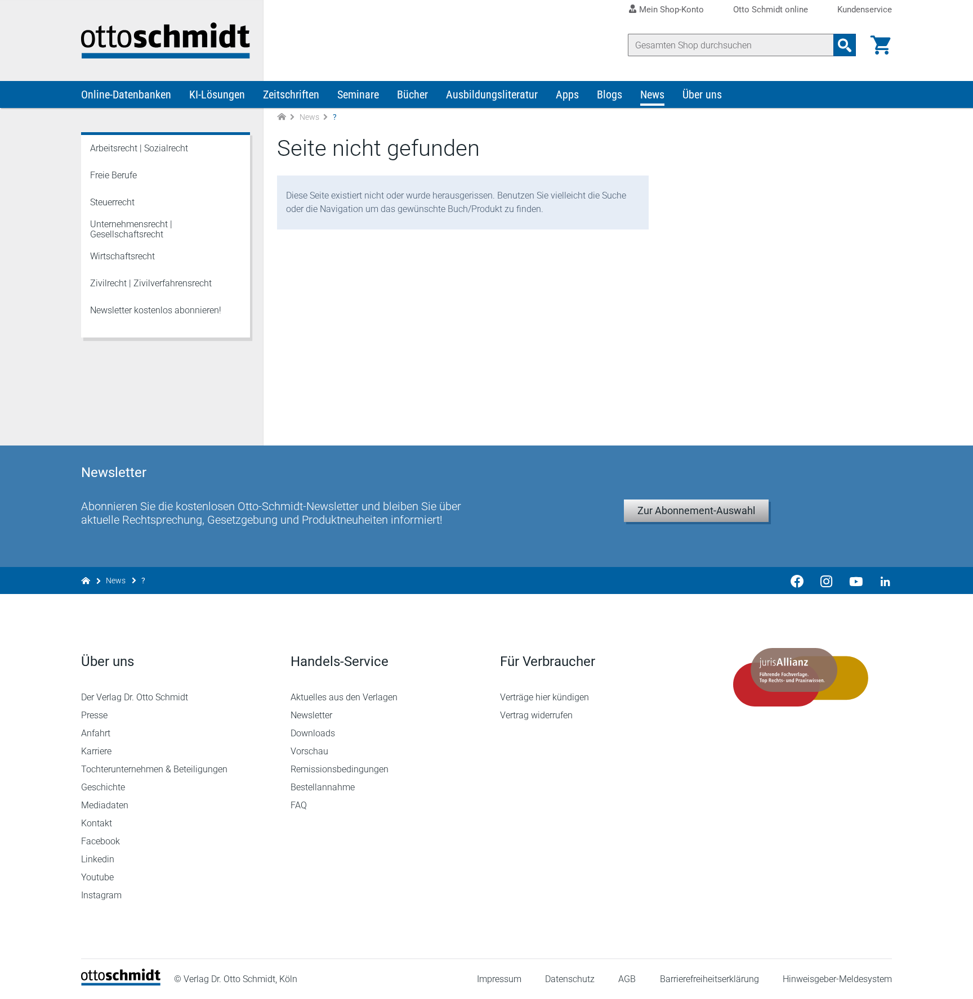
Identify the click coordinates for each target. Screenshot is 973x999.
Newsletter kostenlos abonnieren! (155, 310)
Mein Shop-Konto (671, 9)
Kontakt (96, 823)
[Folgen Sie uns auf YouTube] (855, 580)
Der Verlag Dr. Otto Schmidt (134, 697)
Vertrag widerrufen (536, 715)
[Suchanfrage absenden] (844, 45)
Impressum (499, 979)
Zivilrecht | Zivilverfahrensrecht (151, 283)
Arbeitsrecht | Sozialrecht (139, 148)
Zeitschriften (291, 94)
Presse (94, 715)
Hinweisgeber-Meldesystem (837, 979)
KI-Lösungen (217, 94)
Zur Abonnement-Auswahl (696, 510)
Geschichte (103, 787)
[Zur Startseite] (281, 117)
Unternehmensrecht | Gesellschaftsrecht (131, 229)
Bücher (412, 94)
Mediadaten (104, 805)
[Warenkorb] (880, 45)
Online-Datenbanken (126, 94)
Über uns (702, 94)
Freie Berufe (113, 175)
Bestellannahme (323, 787)
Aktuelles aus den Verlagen (344, 697)
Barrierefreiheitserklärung (709, 979)
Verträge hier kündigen (544, 697)
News (652, 94)
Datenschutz (570, 979)
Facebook (100, 841)
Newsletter (311, 715)
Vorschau (309, 751)
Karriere (96, 751)
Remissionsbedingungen (340, 769)
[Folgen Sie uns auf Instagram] (826, 580)
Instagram (101, 895)
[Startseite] (120, 982)
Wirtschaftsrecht (122, 256)
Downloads (313, 733)
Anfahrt (95, 733)
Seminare (358, 94)
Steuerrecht (112, 202)
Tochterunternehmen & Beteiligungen (154, 769)
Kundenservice (864, 10)
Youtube (97, 877)
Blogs (609, 94)
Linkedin (97, 859)
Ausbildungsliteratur (492, 94)
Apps (567, 94)
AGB (627, 979)
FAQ (299, 805)
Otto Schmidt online (770, 10)
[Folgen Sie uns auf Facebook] (797, 580)
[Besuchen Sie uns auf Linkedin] (882, 580)
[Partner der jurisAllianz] (800, 677)
